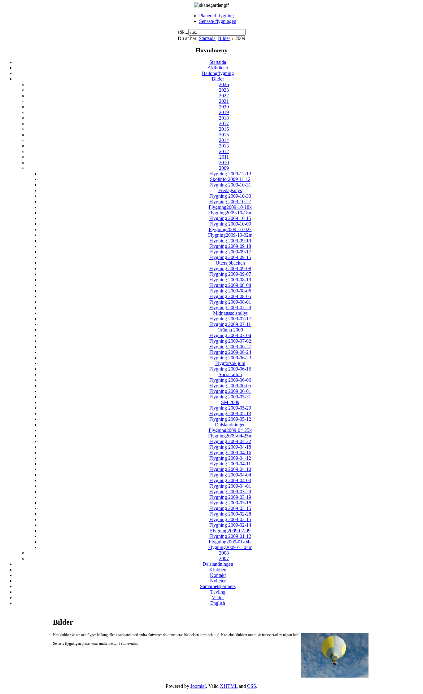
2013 (224, 145)
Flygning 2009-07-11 (230, 324)
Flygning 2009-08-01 (230, 302)
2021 (224, 101)
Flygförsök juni (230, 363)
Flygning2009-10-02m (230, 235)
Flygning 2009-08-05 (230, 296)
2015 (224, 134)
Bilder (224, 38)
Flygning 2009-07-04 (230, 335)
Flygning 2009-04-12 (230, 458)
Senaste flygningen (217, 21)
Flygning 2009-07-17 (230, 318)
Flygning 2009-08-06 (230, 290)
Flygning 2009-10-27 (230, 201)
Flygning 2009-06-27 (230, 346)
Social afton (230, 374)
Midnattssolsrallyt (230, 313)
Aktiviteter (217, 67)
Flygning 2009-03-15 (230, 508)
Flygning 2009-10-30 (230, 196)
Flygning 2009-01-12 (230, 536)
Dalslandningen (230, 424)
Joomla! (198, 686)
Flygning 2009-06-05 (230, 385)
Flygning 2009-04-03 (230, 480)
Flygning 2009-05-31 (230, 396)
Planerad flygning (216, 15)
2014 (224, 140)
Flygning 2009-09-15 (230, 257)
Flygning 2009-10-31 (230, 184)
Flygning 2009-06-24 (230, 352)
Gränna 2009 (230, 329)
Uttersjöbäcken (230, 263)
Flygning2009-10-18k (230, 207)
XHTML (229, 686)
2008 (224, 553)
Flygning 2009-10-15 (230, 218)
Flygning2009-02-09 (230, 530)
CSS (251, 686)
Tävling (217, 592)
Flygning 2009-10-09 (230, 223)
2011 (224, 157)
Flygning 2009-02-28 (230, 513)
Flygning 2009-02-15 (230, 519)
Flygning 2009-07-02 (230, 341)
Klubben (217, 569)
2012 (224, 151)
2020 (224, 106)
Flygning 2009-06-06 (230, 380)
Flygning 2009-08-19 (230, 279)
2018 (224, 118)
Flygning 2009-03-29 (230, 491)
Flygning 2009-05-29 (230, 408)
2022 (224, 95)
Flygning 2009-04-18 (230, 447)
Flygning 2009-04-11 (230, 463)
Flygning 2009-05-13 (230, 413)
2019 (224, 112)
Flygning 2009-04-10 (230, 469)
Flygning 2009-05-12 (230, 419)
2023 (224, 90)
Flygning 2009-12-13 (230, 173)
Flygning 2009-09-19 (230, 240)
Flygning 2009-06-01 (230, 391)
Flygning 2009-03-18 (230, 502)
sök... (183, 32)
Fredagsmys (230, 190)
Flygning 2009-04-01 (230, 486)
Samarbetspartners (218, 586)
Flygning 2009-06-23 (230, 357)
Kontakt (218, 575)
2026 (224, 84)
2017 (224, 123)
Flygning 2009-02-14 (230, 525)
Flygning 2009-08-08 (230, 285)
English (217, 603)
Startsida (207, 38)
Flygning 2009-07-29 (230, 307)
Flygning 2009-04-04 (230, 474)
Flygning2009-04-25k (230, 430)
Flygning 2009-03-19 (230, 497)
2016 (224, 129)
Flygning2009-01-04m (230, 547)
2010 (224, 162)
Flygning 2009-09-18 (230, 246)
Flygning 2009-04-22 (230, 441)
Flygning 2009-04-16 (230, 452)
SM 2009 (230, 402)
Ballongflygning (218, 73)
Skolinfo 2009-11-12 (230, 179)
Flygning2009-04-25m (230, 435)
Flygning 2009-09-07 (230, 274)
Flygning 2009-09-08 (230, 268)
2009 (224, 168)
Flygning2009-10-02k (230, 229)
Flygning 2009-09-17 (230, 251)
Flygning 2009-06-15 (230, 368)
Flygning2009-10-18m (230, 212)
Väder (218, 597)
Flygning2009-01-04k (230, 541)
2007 (224, 558)
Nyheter (218, 580)
